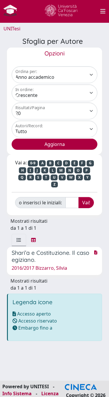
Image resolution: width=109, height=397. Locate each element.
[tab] (19, 240)
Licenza (50, 393)
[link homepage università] (61, 11)
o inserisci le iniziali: (40, 202)
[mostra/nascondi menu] (103, 11)
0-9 (32, 163)
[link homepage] (12, 11)
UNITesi (11, 28)
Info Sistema (17, 393)
